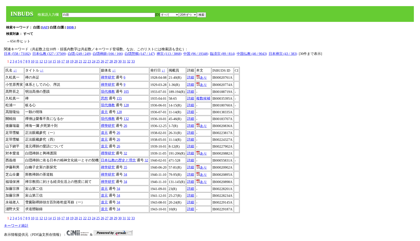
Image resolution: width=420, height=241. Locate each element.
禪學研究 (108, 125)
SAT (45, 27)
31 (124, 61)
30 (120, 61)
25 (98, 61)
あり (203, 77)
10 (32, 61)
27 (106, 61)
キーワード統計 (16, 225)
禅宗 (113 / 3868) (169, 54)
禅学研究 (108, 77)
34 (125, 174)
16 (58, 61)
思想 (104, 98)
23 (89, 61)
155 (119, 98)
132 (126, 118)
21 (80, 61)
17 (63, 61)
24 (93, 61)
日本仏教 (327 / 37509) (49, 54)
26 (102, 61)
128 (126, 105)
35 (125, 167)
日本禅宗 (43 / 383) (283, 54)
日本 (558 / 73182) (17, 54)
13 (45, 61)
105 (126, 91)
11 (36, 61)
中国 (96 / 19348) (195, 54)
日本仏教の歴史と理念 (118, 160)
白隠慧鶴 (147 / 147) (140, 54)
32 (128, 61)
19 (72, 61)
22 (85, 61)
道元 (104, 112)
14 (50, 61)
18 (67, 61)
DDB (71, 27)
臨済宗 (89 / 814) (222, 54)
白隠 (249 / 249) (79, 54)
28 (111, 61)
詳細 (190, 77)
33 (133, 61)
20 (76, 61)
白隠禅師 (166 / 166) (108, 54)
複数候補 (203, 98)
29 (115, 61)
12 (41, 61)
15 (54, 61)
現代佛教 (108, 91)
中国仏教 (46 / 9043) (252, 54)
